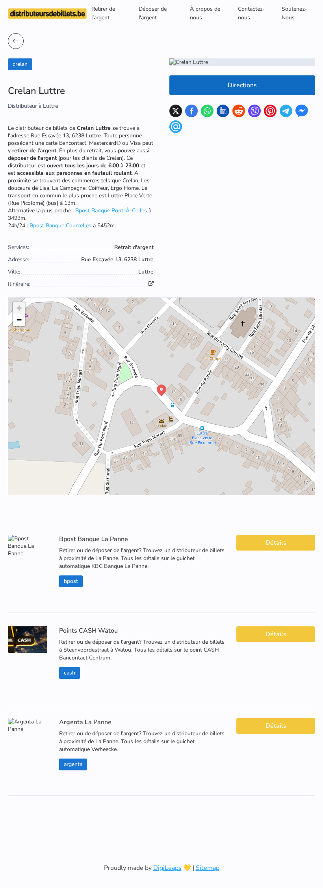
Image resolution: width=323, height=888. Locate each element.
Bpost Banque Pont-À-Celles (111, 210)
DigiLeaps (167, 868)
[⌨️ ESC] (16, 41)
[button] (161, 390)
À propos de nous (205, 13)
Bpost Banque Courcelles (60, 225)
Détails (275, 542)
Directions (242, 85)
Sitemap (207, 868)
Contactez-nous (251, 13)
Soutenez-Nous (294, 13)
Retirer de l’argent (103, 13)
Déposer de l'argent (153, 13)
